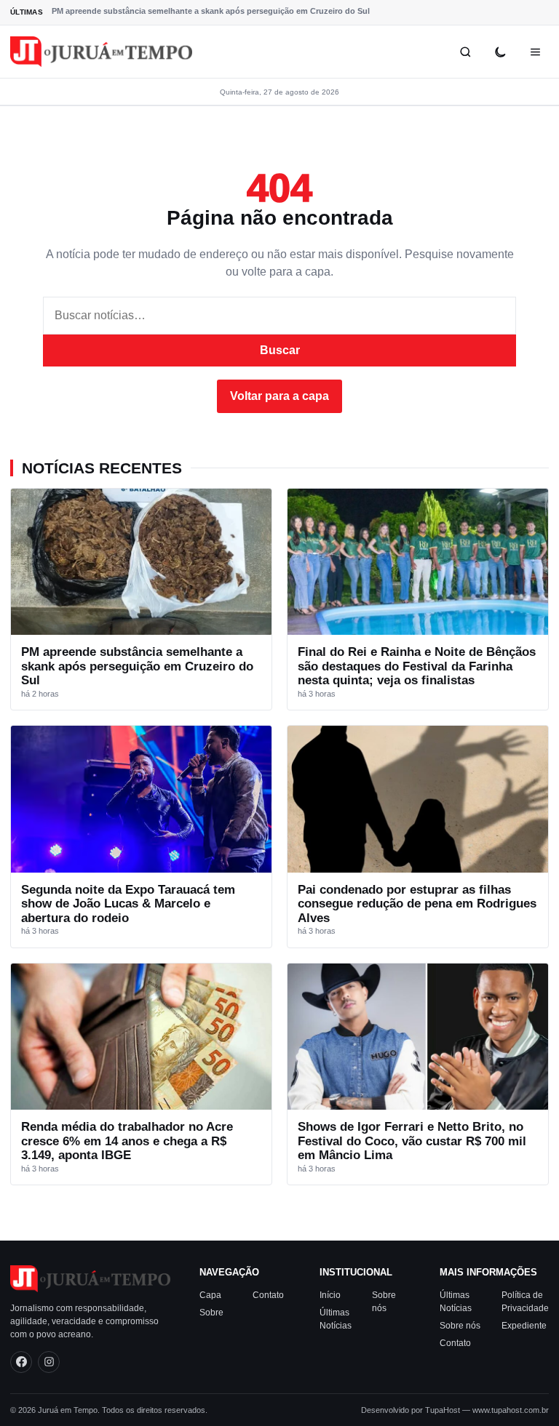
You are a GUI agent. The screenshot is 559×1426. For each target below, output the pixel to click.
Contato (268, 1295)
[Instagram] (49, 1362)
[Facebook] (21, 1362)
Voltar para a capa (279, 396)
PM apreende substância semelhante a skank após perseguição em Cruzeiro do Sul (211, 11)
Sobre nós (460, 1326)
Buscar (280, 350)
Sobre (211, 1312)
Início (330, 1295)
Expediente (524, 1326)
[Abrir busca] (465, 51)
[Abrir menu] (535, 51)
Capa (210, 1295)
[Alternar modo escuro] (500, 51)
